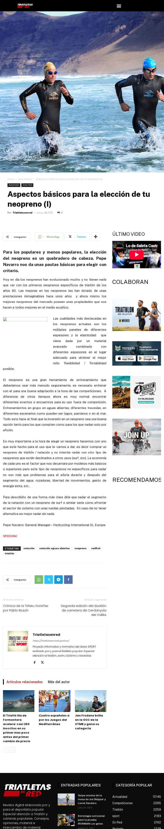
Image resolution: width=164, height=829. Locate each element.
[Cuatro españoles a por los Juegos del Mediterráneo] (54, 701)
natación (29, 548)
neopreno (80, 548)
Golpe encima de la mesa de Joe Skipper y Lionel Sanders (92, 799)
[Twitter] (48, 579)
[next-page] (12, 749)
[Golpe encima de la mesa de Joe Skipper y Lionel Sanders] (66, 799)
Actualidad (25, 179)
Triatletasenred (22, 212)
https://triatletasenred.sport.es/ (51, 640)
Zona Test (27, 185)
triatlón (9, 553)
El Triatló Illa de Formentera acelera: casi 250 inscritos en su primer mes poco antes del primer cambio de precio (16, 728)
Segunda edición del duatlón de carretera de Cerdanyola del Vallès (83, 610)
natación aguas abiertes (54, 548)
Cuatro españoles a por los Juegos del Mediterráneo (54, 719)
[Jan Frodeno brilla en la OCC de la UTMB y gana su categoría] (90, 701)
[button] (119, 5)
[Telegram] (58, 579)
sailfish (96, 548)
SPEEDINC (10, 536)
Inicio (10, 179)
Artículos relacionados (24, 682)
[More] (95, 237)
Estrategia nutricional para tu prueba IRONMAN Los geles (91, 819)
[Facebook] (68, 579)
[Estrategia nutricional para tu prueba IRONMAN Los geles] (66, 820)
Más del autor (59, 682)
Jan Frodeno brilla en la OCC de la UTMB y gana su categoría (89, 721)
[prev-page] (5, 749)
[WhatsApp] (39, 579)
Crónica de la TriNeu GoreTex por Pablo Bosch (25, 608)
